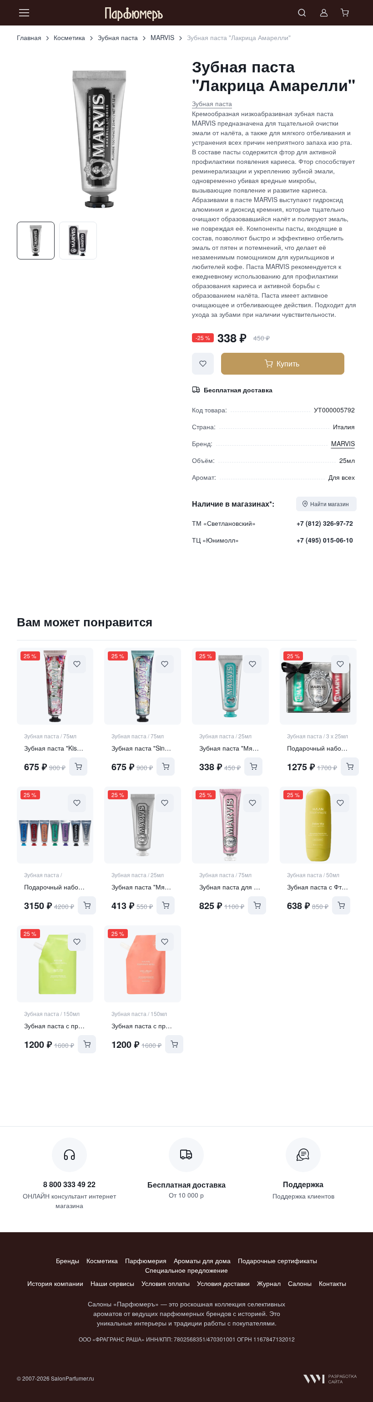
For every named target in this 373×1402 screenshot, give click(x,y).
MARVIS (162, 37)
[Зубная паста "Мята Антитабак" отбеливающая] (142, 825)
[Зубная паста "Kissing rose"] (55, 686)
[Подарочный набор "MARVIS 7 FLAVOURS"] (55, 825)
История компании (55, 1283)
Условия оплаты (165, 1283)
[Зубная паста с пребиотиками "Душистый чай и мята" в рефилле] (142, 963)
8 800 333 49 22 (69, 1184)
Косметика (69, 37)
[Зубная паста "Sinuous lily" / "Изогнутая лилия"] (142, 686)
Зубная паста (118, 37)
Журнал (269, 1283)
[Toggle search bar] (302, 13)
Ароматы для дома (202, 1260)
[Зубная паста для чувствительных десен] (230, 825)
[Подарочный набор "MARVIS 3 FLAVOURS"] (318, 686)
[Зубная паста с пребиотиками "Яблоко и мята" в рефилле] (55, 963)
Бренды (67, 1260)
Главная (29, 37)
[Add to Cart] (78, 766)
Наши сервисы (112, 1283)
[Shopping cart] (346, 13)
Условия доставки (223, 1283)
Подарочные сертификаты (277, 1260)
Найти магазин (329, 504)
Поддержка (303, 1184)
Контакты (332, 1283)
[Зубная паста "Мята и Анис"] (230, 686)
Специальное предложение (186, 1270)
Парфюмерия (145, 1260)
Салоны (300, 1283)
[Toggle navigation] (23, 13)
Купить (288, 363)
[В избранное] (203, 364)
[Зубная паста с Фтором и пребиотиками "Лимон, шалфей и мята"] (318, 825)
